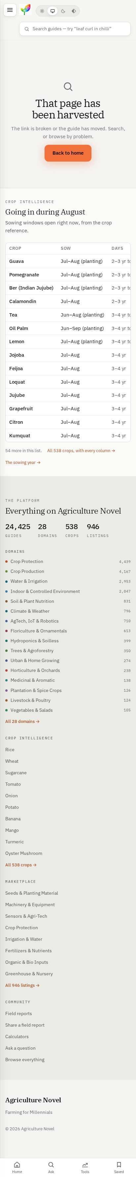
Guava (16, 261)
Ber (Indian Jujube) (31, 288)
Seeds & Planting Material (31, 893)
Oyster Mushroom (23, 853)
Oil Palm (18, 328)
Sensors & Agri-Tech (26, 916)
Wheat (11, 761)
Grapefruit (21, 408)
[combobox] (79, 29)
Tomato (13, 784)
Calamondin (22, 301)
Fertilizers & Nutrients (28, 951)
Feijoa (16, 368)
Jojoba (16, 355)
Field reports (18, 1013)
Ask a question (20, 1048)
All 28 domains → (22, 721)
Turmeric (14, 842)
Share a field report (25, 1025)
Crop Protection (21, 928)
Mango (12, 830)
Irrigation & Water (23, 939)
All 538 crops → (21, 865)
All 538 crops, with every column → (81, 450)
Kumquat (19, 435)
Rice (10, 750)
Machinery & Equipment (30, 905)
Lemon (16, 341)
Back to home (68, 153)
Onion (11, 796)
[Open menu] (10, 9)
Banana (12, 819)
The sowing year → (23, 462)
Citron (16, 422)
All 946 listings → (22, 985)
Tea (13, 315)
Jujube (17, 395)
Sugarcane (16, 773)
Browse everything (24, 1059)
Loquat (17, 382)
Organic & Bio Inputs (26, 962)
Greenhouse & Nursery (29, 974)
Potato (12, 807)
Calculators (17, 1036)
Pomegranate (24, 274)
